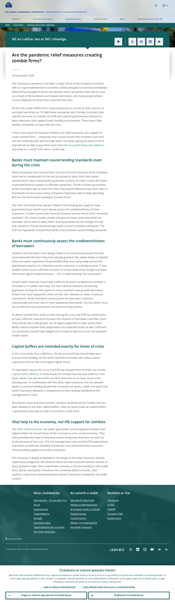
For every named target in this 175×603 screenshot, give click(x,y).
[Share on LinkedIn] (150, 41)
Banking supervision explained (40, 25)
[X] (130, 549)
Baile (8, 25)
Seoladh (38, 518)
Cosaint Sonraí (78, 518)
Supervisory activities (73, 19)
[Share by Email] (159, 41)
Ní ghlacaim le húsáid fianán (129, 595)
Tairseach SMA (115, 514)
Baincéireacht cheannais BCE (148, 19)
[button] (160, 5)
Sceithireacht (114, 518)
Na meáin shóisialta (44, 532)
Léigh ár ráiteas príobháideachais (59, 587)
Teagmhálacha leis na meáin (49, 527)
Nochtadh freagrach (81, 527)
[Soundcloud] (159, 549)
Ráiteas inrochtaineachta (83, 523)
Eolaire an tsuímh (15, 539)
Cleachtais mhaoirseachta (43, 19)
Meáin (122, 19)
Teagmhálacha (41, 514)
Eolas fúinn (16, 19)
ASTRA (110, 505)
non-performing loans (81, 145)
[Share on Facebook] (141, 41)
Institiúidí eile (41, 509)
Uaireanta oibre (42, 523)
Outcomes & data (100, 19)
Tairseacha (113, 500)
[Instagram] (145, 549)
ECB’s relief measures (29, 429)
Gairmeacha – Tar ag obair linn (50, 500)
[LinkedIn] (138, 549)
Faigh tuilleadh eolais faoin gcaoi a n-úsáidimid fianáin (109, 587)
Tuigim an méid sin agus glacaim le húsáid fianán (46, 595)
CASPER (111, 509)
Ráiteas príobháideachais (83, 505)
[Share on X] (132, 41)
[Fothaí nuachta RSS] (166, 549)
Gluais (37, 505)
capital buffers (20, 374)
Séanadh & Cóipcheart (82, 500)
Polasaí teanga (78, 514)
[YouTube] (152, 549)
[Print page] (118, 41)
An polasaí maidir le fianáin (85, 509)
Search (156, 5)
